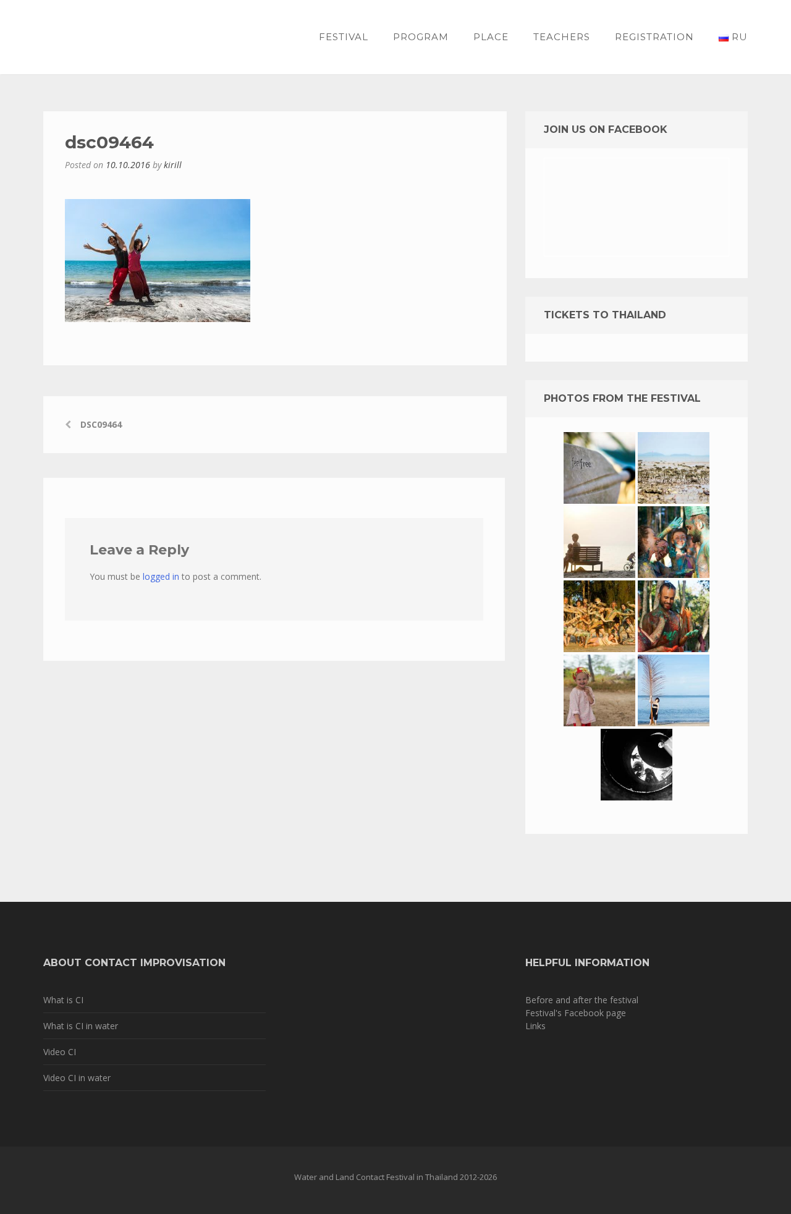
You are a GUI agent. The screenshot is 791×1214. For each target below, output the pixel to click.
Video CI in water (77, 1078)
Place (491, 37)
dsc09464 (101, 424)
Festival (343, 37)
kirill (173, 165)
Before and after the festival (581, 1000)
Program (421, 37)
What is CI (63, 1000)
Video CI (59, 1052)
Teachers (561, 37)
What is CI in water (80, 1026)
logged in (161, 576)
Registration (654, 37)
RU (738, 37)
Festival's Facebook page (575, 1013)
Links (535, 1026)
